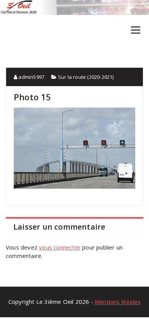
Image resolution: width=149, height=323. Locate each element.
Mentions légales (118, 301)
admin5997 (30, 76)
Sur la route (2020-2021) (86, 76)
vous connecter (60, 247)
